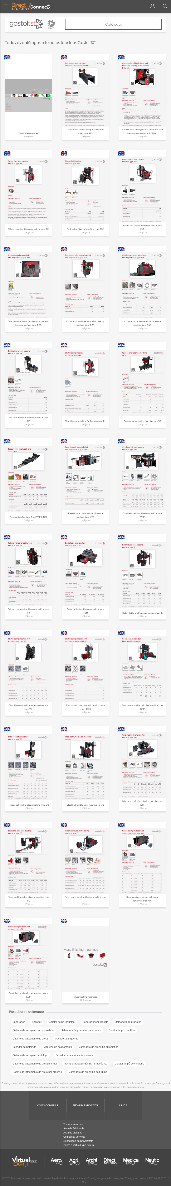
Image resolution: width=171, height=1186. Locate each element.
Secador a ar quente (66, 1038)
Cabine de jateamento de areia (30, 1038)
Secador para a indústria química (74, 1055)
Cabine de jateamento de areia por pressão (37, 1072)
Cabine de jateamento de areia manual (35, 1063)
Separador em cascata (95, 1022)
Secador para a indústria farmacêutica (85, 1063)
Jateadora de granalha (128, 1022)
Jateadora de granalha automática (98, 1047)
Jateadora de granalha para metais (81, 1030)
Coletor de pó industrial (62, 1022)
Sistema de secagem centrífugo (30, 1055)
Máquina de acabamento (58, 1047)
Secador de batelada (24, 1047)
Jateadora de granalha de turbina (88, 1072)
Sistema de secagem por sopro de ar (33, 1030)
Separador (19, 1022)
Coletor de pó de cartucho (129, 1063)
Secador (36, 1022)
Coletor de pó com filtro (122, 1030)
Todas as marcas (73, 1124)
